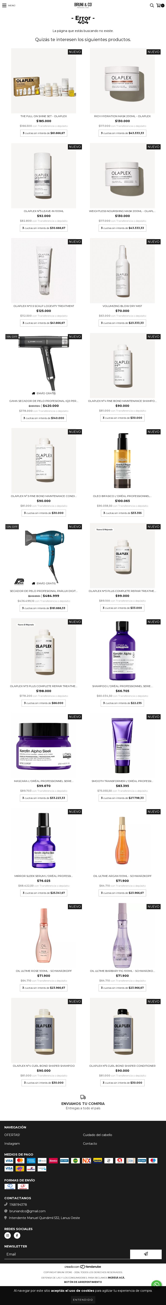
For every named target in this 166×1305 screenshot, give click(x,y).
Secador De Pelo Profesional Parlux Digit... (44, 591)
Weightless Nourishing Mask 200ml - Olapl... (122, 211)
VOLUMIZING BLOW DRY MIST (122, 306)
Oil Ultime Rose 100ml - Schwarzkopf (44, 970)
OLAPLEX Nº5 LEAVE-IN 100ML (44, 211)
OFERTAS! (12, 1135)
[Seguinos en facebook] (17, 1235)
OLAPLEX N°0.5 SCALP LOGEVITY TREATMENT (43, 306)
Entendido (83, 1299)
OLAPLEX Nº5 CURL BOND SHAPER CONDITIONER (122, 1065)
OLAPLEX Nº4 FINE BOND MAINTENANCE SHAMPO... (122, 400)
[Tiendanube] (83, 1268)
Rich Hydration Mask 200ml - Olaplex (122, 116)
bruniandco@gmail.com (28, 1211)
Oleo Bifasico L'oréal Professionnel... (122, 496)
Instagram (12, 1144)
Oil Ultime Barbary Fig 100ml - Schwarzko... (122, 970)
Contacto (90, 1144)
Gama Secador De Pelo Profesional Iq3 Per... (43, 400)
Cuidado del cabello (97, 1135)
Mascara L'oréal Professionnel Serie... (43, 781)
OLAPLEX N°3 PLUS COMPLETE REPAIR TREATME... (122, 591)
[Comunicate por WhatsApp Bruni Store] (156, 1285)
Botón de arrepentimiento (83, 1282)
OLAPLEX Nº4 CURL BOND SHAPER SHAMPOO (44, 1065)
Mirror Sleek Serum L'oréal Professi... (43, 876)
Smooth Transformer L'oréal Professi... (122, 781)
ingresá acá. (116, 1277)
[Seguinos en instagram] (7, 1235)
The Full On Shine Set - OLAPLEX (44, 116)
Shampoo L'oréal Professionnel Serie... (122, 686)
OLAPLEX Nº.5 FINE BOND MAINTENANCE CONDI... (44, 496)
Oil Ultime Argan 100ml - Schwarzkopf (122, 876)
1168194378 (18, 1205)
